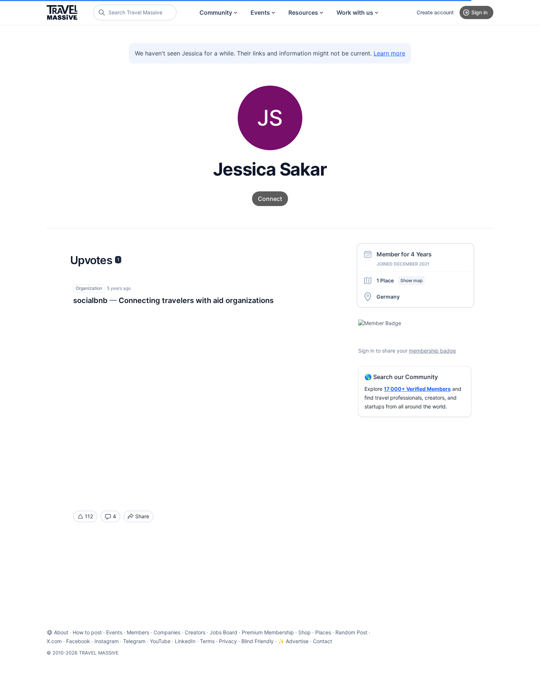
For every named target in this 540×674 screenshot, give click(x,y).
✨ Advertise (293, 641)
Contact (322, 641)
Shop (304, 632)
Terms (207, 641)
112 (89, 516)
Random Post (351, 632)
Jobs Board (223, 632)
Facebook (78, 641)
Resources (303, 12)
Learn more (389, 53)
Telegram (134, 641)
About (61, 632)
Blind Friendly (257, 641)
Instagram (106, 641)
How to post (87, 632)
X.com (54, 641)
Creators (195, 632)
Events (260, 12)
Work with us (354, 12)
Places (323, 632)
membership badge (432, 350)
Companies (167, 632)
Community (215, 12)
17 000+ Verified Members (417, 389)
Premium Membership (268, 632)
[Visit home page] (62, 12)
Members (138, 632)
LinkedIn (185, 641)
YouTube (160, 641)
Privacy (228, 641)
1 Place (399, 280)
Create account (435, 12)
